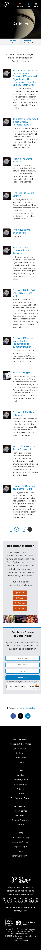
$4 (20, 592)
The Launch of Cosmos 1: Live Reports (21, 250)
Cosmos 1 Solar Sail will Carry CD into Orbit (24, 292)
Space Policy (21, 757)
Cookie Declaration (20, 940)
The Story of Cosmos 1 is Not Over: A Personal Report (25, 121)
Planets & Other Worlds (20, 744)
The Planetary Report (20, 798)
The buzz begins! (22, 372)
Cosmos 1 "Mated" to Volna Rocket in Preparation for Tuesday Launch (24, 342)
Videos (20, 789)
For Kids (20, 762)
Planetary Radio (20, 779)
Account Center (13, 907)
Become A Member (20, 820)
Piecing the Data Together (22, 160)
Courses (20, 793)
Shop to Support (20, 846)
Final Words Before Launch (23, 194)
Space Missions (20, 748)
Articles (31, 708)
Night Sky (20, 753)
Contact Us (28, 907)
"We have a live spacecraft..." (21, 231)
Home (24, 708)
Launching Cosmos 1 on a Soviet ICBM (24, 487)
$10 (19, 597)
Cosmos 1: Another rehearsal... (23, 414)
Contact (20, 824)
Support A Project (20, 842)
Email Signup (20, 815)
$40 (20, 608)
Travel (20, 851)
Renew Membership (20, 837)
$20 (20, 603)
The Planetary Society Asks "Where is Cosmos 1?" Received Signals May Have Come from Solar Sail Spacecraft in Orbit (25, 77)
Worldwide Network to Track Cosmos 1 (25, 448)
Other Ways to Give (20, 856)
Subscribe (22, 678)
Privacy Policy (34, 682)
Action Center (20, 811)
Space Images (20, 784)
